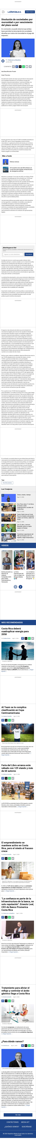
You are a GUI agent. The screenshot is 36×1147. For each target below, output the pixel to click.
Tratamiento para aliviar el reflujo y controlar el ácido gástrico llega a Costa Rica (15, 990)
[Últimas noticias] (5, 162)
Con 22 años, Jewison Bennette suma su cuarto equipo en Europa (24, 526)
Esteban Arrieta (6, 638)
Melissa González (7, 774)
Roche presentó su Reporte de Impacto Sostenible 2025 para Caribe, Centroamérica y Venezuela (6, 577)
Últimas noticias (14, 162)
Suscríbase (27, 1127)
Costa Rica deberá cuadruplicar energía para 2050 (15, 631)
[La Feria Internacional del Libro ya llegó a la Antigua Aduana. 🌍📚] (19, 560)
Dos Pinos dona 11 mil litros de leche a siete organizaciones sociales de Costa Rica (25, 506)
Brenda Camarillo (7, 854)
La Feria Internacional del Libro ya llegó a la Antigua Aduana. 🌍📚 (19, 575)
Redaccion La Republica (14, 60)
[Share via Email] (27, 66)
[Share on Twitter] (20, 66)
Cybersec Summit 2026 (13, 947)
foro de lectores (7, 483)
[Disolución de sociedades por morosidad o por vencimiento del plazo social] (18, 48)
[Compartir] (30, 66)
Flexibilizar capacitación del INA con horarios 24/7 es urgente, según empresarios (25, 535)
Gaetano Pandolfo (7, 716)
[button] (30, 11)
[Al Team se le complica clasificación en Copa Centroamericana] (17, 733)
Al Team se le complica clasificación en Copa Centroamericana (13, 710)
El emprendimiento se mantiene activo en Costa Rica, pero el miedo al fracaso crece (17, 846)
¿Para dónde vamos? (12, 1041)
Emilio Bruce (6, 1045)
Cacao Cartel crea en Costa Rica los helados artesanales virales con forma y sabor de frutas (25, 517)
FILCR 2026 (6, 803)
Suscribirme (29, 254)
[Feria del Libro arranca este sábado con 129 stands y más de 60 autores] (17, 791)
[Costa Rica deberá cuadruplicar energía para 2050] (17, 651)
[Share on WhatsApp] (23, 66)
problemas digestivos (27, 1032)
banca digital (20, 945)
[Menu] (3, 12)
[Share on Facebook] (16, 66)
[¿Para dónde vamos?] (17, 1058)
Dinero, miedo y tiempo (24, 495)
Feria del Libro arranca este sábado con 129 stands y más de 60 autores (17, 768)
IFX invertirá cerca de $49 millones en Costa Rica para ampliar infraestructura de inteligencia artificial (21, 169)
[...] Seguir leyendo (22, 806)
